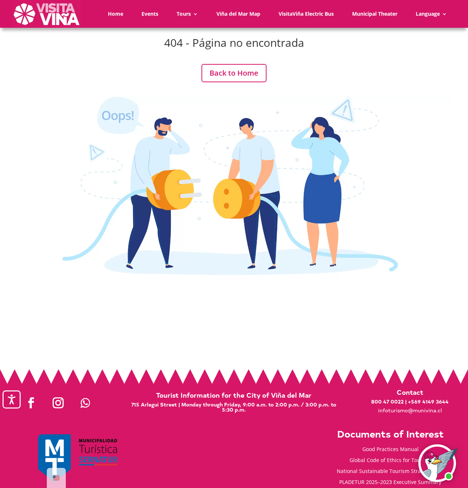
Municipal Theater (374, 13)
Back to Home (234, 73)
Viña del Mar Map (238, 13)
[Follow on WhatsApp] (85, 403)
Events (149, 13)
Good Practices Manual (390, 450)
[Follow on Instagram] (58, 403)
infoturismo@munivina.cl (410, 410)
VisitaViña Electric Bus (306, 13)
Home (115, 13)
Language (428, 13)
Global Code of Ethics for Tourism (390, 461)
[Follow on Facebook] (31, 403)
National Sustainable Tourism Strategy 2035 (390, 471)
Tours (184, 13)
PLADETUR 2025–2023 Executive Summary (390, 482)
